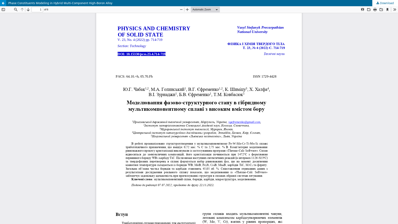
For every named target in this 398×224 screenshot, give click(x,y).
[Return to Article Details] (3, 3)
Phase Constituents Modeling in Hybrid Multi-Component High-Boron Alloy (60, 3)
